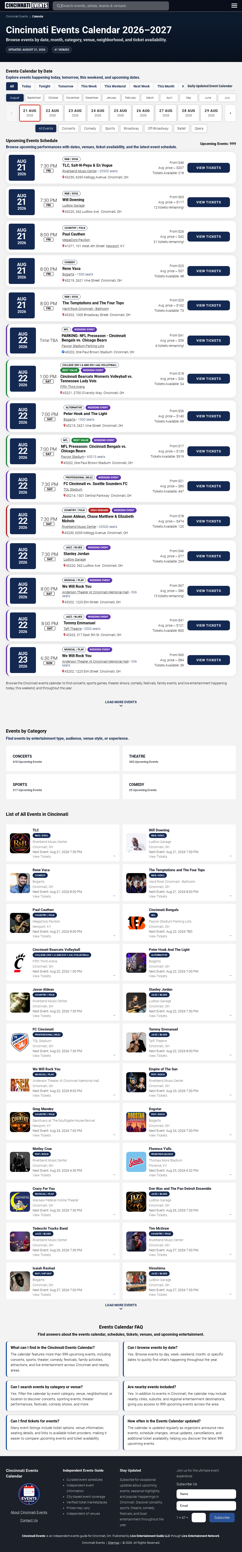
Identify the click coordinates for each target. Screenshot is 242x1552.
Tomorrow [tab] (65, 86)
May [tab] (188, 97)
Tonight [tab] (44, 86)
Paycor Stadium (72, 457)
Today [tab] (26, 86)
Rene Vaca (71, 268)
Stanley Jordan (76, 553)
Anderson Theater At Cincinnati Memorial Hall (95, 592)
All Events (46, 128)
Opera (199, 128)
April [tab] (169, 97)
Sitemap (113, 1542)
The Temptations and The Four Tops (93, 303)
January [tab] (111, 97)
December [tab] (92, 97)
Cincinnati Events (17, 16)
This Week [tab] (89, 86)
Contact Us (29, 1520)
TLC (65, 165)
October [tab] (53, 97)
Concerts (68, 128)
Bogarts (68, 274)
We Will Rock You (76, 586)
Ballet (181, 128)
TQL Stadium (73, 489)
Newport (112, 246)
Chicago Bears (94, 340)
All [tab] (12, 86)
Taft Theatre (73, 629)
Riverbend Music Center (79, 171)
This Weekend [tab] (115, 86)
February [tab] (130, 97)
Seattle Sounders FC (110, 483)
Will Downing (73, 199)
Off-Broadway (158, 128)
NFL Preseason (93, 335)
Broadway (131, 128)
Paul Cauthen (73, 234)
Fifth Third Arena (72, 387)
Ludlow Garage (73, 205)
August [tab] (14, 97)
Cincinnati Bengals (105, 446)
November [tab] (72, 97)
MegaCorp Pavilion (76, 240)
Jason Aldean (73, 516)
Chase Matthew (100, 516)
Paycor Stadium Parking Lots (83, 346)
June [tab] (208, 97)
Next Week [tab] (142, 86)
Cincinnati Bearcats (76, 376)
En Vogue (104, 165)
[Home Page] (26, 5)
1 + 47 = (182, 1517)
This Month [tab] (165, 86)
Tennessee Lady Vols (78, 381)
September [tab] (34, 97)
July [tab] (227, 97)
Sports (110, 128)
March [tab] (150, 97)
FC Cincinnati (75, 483)
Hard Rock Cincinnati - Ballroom (85, 309)
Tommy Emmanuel (79, 623)
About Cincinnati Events (29, 1512)
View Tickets (208, 168)
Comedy (90, 128)
